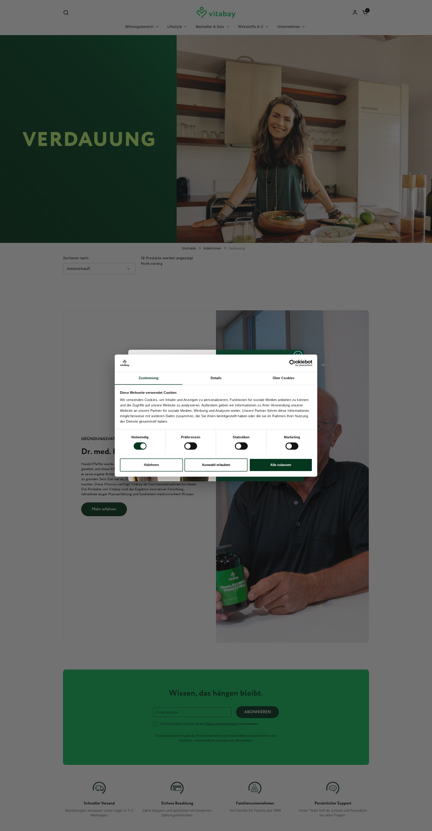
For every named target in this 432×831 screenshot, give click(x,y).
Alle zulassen (280, 465)
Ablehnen (151, 465)
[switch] (190, 446)
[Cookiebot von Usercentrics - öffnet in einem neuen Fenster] (292, 363)
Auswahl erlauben (216, 465)
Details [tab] (216, 378)
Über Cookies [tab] (283, 378)
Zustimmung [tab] (149, 378)
